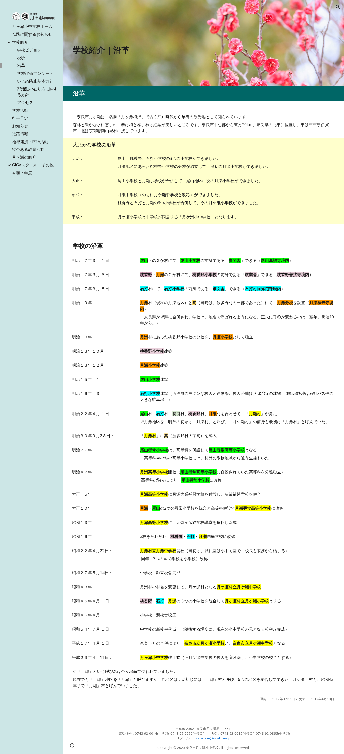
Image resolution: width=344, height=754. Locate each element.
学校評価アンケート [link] (35, 73)
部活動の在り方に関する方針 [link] (37, 91)
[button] (338, 7)
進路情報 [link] (20, 133)
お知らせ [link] (20, 126)
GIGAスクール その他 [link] (33, 165)
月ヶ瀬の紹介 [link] (24, 157)
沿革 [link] (21, 65)
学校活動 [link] (20, 110)
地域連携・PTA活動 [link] (30, 141)
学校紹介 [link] (20, 42)
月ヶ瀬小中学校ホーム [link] (32, 26)
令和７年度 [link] (22, 173)
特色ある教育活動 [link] (28, 149)
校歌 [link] (21, 57)
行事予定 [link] (20, 118)
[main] (170, 50)
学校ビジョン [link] (29, 50)
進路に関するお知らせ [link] (32, 34)
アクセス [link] (25, 102)
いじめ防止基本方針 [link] (35, 81)
